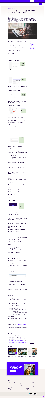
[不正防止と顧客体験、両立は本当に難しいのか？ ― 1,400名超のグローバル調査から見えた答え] (22, 351)
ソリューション (40, 5)
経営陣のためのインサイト (14, 8)
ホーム (9, 8)
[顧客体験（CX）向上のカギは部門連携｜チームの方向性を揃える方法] (12, 351)
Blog (10, 8)
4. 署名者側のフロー (32, 45)
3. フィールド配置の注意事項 (32, 44)
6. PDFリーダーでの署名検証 (32, 47)
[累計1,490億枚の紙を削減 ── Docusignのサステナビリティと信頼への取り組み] (32, 351)
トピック (37, 5)
